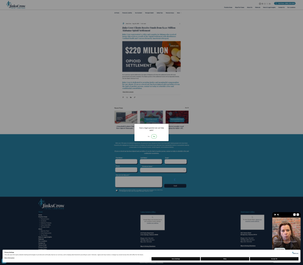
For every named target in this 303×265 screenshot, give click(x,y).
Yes (154, 136)
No (149, 136)
